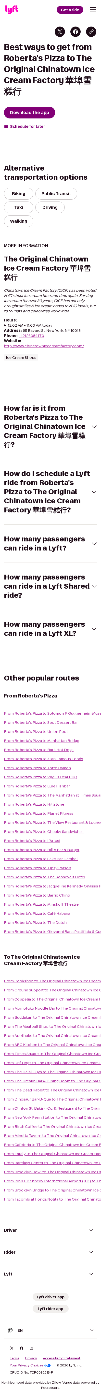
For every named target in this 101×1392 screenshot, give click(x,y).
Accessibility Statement (61, 1358)
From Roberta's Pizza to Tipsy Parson (37, 867)
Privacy (31, 1358)
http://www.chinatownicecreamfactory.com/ (44, 345)
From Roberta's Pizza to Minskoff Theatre (41, 904)
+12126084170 (31, 335)
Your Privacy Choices (26, 1365)
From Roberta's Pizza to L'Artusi (32, 840)
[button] (93, 9)
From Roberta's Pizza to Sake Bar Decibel (41, 858)
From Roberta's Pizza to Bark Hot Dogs (39, 749)
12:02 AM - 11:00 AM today (30, 325)
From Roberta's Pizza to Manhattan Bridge (41, 740)
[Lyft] (12, 10)
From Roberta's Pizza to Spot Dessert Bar (41, 722)
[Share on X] (60, 32)
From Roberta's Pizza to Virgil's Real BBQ (40, 777)
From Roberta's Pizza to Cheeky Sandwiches (44, 831)
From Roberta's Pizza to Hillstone (34, 804)
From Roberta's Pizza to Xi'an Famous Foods (43, 758)
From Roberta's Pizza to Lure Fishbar (37, 786)
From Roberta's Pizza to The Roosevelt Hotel (44, 877)
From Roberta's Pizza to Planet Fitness (38, 813)
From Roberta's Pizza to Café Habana (37, 913)
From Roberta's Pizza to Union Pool (36, 731)
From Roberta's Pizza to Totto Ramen (37, 767)
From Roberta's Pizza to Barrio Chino (37, 895)
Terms (14, 1358)
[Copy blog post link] (91, 32)
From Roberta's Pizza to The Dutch (35, 922)
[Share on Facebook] (75, 32)
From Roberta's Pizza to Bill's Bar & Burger (41, 849)
